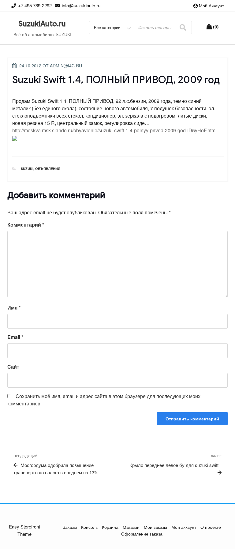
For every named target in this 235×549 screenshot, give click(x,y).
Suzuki (27, 168)
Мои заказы (155, 527)
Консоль (89, 527)
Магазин (131, 527)
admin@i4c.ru (66, 65)
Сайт (13, 366)
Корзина (110, 527)
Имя (14, 307)
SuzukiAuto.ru (42, 23)
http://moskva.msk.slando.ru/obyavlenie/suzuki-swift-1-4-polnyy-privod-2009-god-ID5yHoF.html (114, 130)
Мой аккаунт (211, 5)
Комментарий (25, 224)
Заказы (70, 527)
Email (15, 336)
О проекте (210, 527)
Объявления (47, 168)
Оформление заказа (141, 534)
